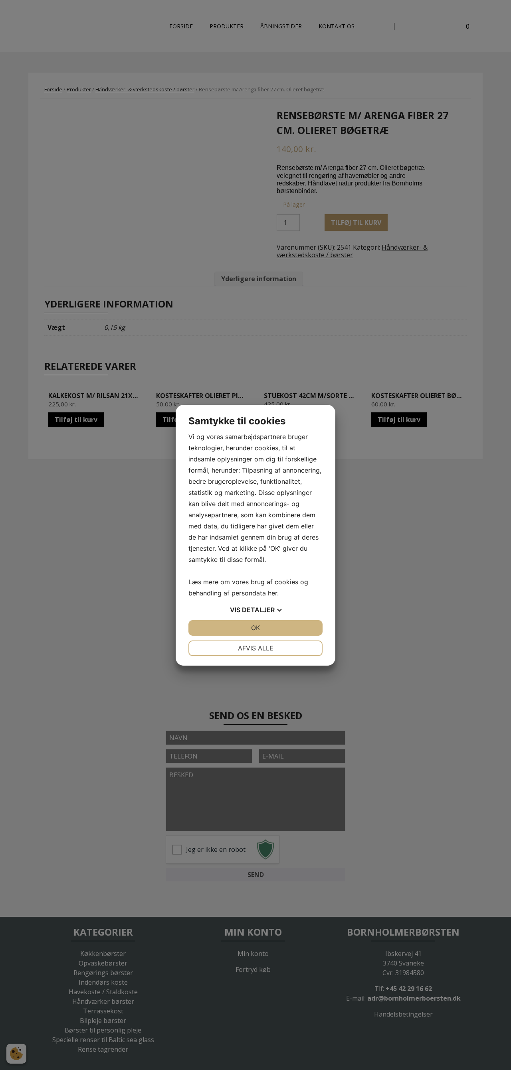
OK (255, 628)
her (272, 593)
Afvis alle (255, 648)
